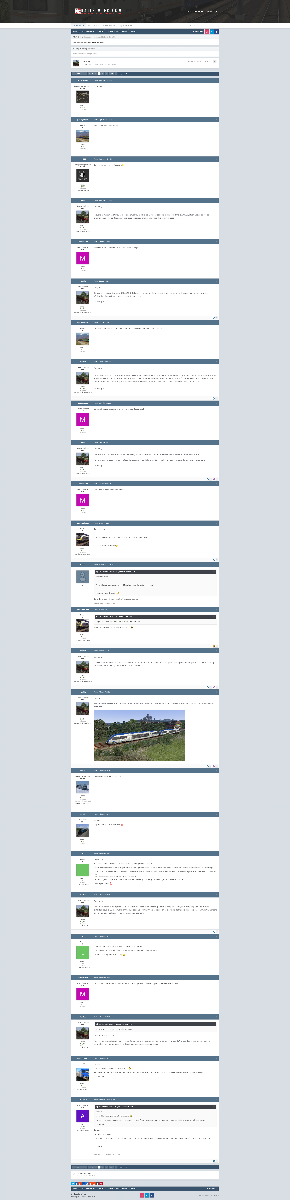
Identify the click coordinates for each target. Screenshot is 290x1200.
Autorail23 (83, 1099)
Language (74, 1197)
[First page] (73, 73)
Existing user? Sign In (195, 11)
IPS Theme (74, 1194)
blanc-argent (82, 1058)
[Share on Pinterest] (101, 1183)
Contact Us (91, 1197)
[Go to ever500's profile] (82, 175)
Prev (78, 74)
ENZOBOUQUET (83, 80)
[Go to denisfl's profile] (82, 787)
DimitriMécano (83, 523)
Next (111, 74)
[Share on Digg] (83, 1183)
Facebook (216, 31)
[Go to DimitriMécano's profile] (82, 539)
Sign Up (209, 11)
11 (106, 74)
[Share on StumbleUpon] (94, 1183)
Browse (79, 25)
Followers (208, 62)
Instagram (207, 31)
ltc (83, 853)
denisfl (83, 771)
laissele (83, 814)
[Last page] (116, 73)
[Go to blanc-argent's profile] (82, 1074)
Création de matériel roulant (108, 64)
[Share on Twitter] (73, 1183)
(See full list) (112, 37)
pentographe (82, 120)
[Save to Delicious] (87, 1183)
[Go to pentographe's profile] (82, 136)
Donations (127, 25)
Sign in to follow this (195, 62)
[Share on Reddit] (90, 1183)
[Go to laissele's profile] (82, 830)
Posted (103, 80)
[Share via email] (97, 1183)
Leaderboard (110, 25)
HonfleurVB (123, 616)
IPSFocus (83, 1194)
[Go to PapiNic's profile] (76, 63)
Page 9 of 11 (123, 74)
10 (102, 74)
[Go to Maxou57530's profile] (82, 258)
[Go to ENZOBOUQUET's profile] (82, 97)
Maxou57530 (83, 242)
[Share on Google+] (80, 1183)
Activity (93, 25)
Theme (83, 1197)
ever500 (83, 159)
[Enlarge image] (139, 735)
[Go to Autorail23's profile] (82, 1116)
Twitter (212, 31)
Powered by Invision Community (208, 1195)
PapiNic (85, 64)
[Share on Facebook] (76, 1183)
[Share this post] (216, 80)
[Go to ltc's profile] (82, 870)
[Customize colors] (216, 11)
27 (214, 61)
